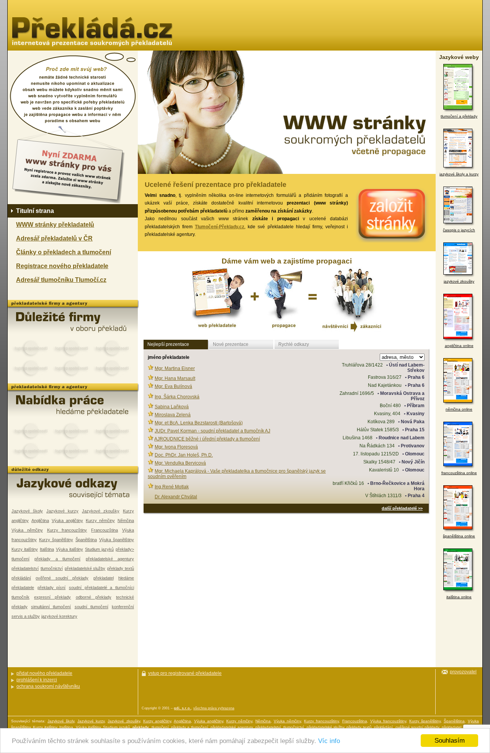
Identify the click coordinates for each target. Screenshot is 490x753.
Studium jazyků (99, 549)
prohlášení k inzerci (36, 680)
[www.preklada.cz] (92, 31)
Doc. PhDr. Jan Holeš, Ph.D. (184, 455)
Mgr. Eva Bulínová (173, 386)
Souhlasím (449, 740)
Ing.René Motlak (172, 486)
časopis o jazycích (459, 230)
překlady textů (120, 568)
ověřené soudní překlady (62, 578)
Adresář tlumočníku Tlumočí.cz (61, 280)
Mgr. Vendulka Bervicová (180, 463)
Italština (47, 549)
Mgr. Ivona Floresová (176, 447)
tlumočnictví (52, 568)
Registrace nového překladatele (62, 266)
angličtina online (459, 346)
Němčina (126, 520)
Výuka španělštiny (116, 539)
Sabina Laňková (172, 406)
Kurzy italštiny (24, 549)
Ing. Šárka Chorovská (177, 396)
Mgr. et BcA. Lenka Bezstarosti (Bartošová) (199, 423)
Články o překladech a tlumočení (63, 252)
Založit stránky (388, 215)
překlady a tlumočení (57, 559)
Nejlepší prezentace (168, 344)
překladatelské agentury (110, 559)
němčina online (459, 409)
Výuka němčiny (27, 530)
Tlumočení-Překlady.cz (219, 226)
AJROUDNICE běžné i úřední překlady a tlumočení (207, 439)
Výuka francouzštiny (388, 721)
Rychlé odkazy (293, 344)
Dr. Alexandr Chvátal (176, 496)
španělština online (459, 536)
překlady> (125, 549)
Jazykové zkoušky (100, 511)
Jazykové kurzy (62, 511)
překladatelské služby (85, 568)
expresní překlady (52, 597)
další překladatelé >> (402, 508)
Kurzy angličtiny (157, 721)
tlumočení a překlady (459, 116)
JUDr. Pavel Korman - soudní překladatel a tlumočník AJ (212, 431)
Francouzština (104, 530)
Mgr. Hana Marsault (175, 378)
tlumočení (20, 559)
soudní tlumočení (91, 606)
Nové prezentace (230, 344)
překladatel (103, 578)
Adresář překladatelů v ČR (54, 238)
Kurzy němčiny (100, 520)
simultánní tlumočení (51, 606)
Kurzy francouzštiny (67, 530)
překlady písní (52, 587)
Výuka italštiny (69, 549)
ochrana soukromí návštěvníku (48, 686)
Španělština (86, 539)
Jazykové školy (27, 511)
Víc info (329, 741)
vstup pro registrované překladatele (185, 673)
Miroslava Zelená (173, 414)
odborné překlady (93, 597)
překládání (21, 578)
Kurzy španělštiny (56, 539)
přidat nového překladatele (44, 673)
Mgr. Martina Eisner (175, 368)
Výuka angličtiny (67, 520)
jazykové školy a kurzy (459, 174)
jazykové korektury (59, 616)
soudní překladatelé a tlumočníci (101, 587)
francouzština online (459, 473)
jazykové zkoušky (459, 281)
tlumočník (20, 597)
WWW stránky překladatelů (55, 224)
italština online (459, 597)
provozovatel (463, 671)
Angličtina (40, 520)
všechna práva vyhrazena (213, 708)
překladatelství (25, 568)
